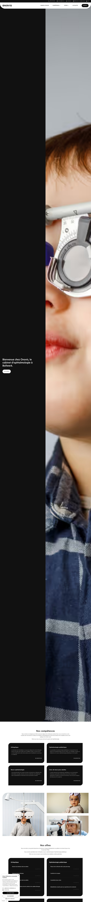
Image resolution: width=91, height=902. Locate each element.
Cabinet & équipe (44, 5)
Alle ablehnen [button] (10, 896)
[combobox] (4, 901)
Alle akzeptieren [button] (10, 892)
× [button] (18, 875)
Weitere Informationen (14, 885)
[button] (88, 1)
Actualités (75, 5)
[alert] (10, 887)
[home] (7, 5)
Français (3, 900)
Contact (85, 5)
